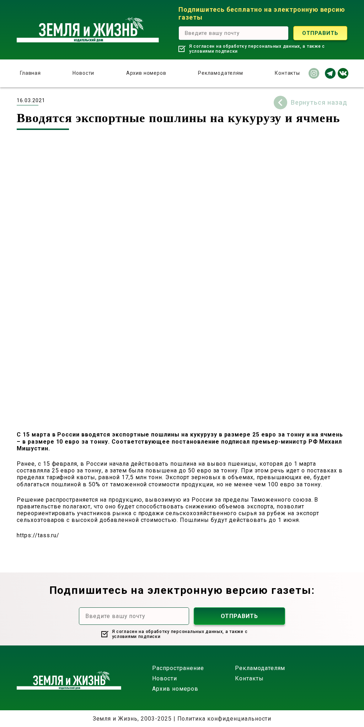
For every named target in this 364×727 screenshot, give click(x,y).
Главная (30, 73)
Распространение (178, 668)
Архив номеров (146, 73)
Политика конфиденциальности (224, 718)
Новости (83, 73)
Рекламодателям (220, 73)
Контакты (287, 73)
